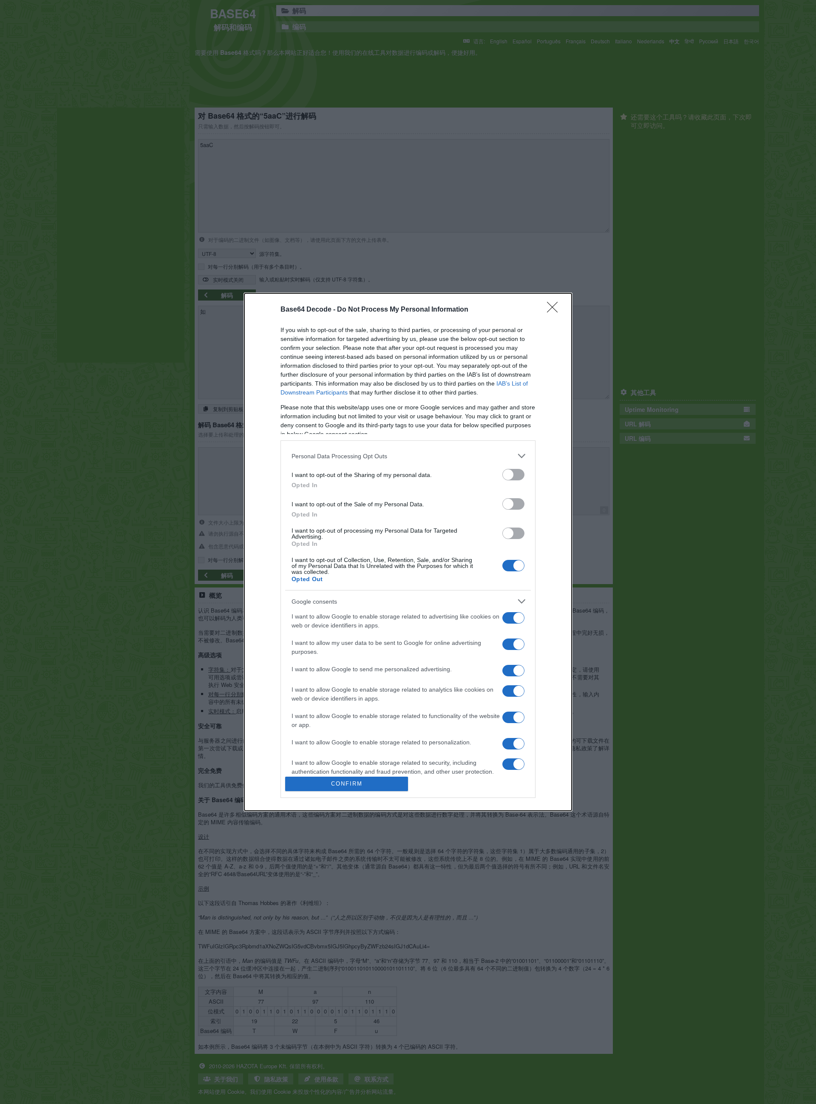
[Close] (555, 310)
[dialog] (408, 551)
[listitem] (408, 455)
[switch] (513, 474)
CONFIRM (347, 783)
